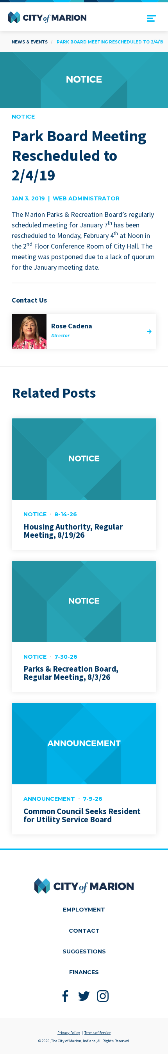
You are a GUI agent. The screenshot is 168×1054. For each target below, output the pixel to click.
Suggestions (84, 951)
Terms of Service (97, 1032)
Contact (84, 930)
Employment (84, 909)
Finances (84, 972)
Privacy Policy (68, 1032)
